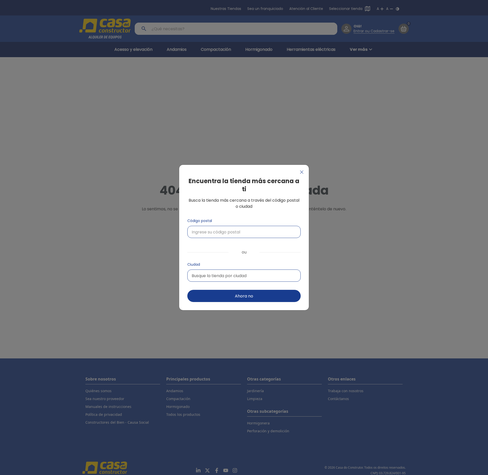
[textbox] (219, 276)
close (302, 172)
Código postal (199, 220)
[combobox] (244, 276)
